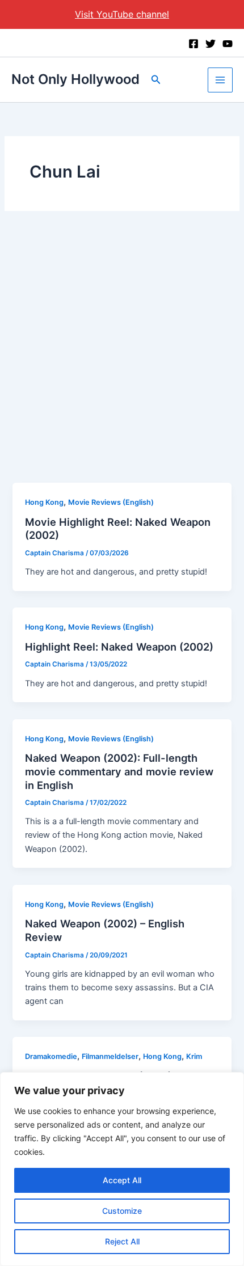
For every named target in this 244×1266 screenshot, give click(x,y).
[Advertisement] (122, 355)
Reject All (122, 1241)
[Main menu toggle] (220, 79)
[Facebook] (193, 44)
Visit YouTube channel (122, 14)
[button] (156, 80)
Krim (194, 1056)
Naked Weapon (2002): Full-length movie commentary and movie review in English (119, 771)
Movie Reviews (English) (111, 502)
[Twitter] (210, 44)
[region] (122, 1169)
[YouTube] (227, 44)
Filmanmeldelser (110, 1056)
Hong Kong (44, 502)
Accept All (122, 1180)
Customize (122, 1211)
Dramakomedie (51, 1056)
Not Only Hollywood (75, 79)
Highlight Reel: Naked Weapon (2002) (119, 646)
